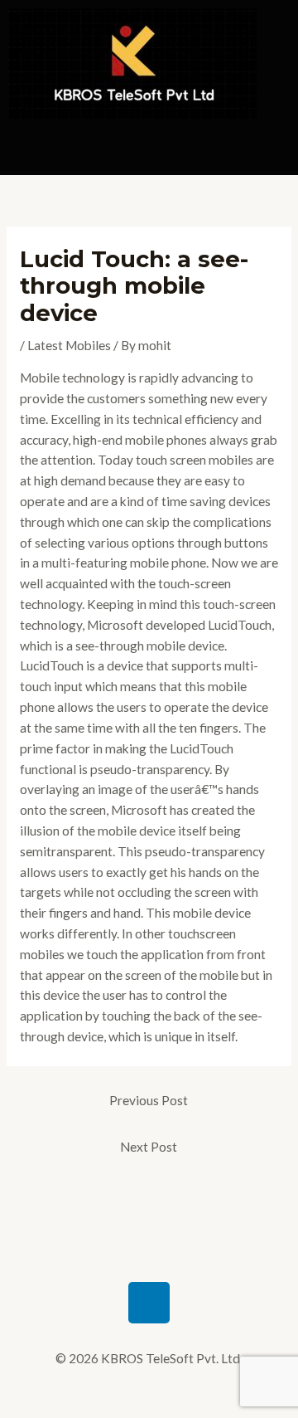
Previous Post (148, 1100)
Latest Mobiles (69, 345)
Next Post (148, 1146)
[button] (149, 151)
